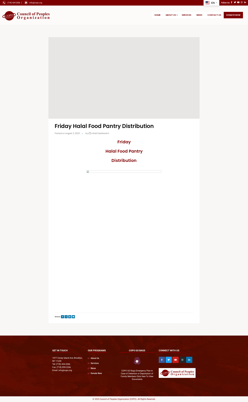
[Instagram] (242, 2)
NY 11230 (56, 361)
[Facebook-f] (232, 2)
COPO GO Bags (137, 350)
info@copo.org (35, 3)
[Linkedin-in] (245, 2)
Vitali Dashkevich (100, 133)
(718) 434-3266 (13, 3)
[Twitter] (235, 2)
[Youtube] (238, 2)
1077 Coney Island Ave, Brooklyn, (67, 358)
